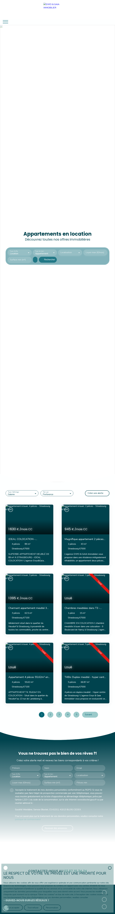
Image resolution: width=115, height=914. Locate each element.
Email (79, 768)
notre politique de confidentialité (18, 900)
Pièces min (82, 782)
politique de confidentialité (28, 819)
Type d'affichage (13, 492)
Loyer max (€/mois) (95, 252)
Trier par (45, 492)
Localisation (66, 252)
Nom (46, 768)
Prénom (16, 768)
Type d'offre (14, 251)
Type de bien (39, 251)
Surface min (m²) (18, 259)
